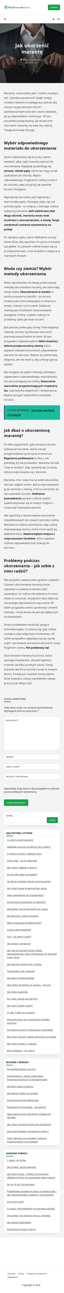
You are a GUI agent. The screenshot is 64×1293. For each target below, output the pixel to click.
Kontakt (54, 7)
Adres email (13, 766)
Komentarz (12, 720)
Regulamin (13, 1277)
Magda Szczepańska (31, 60)
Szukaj (9, 815)
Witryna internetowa (17, 776)
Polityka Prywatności (37, 1273)
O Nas (21, 1273)
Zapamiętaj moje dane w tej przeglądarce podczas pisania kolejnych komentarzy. (31, 790)
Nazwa (10, 756)
